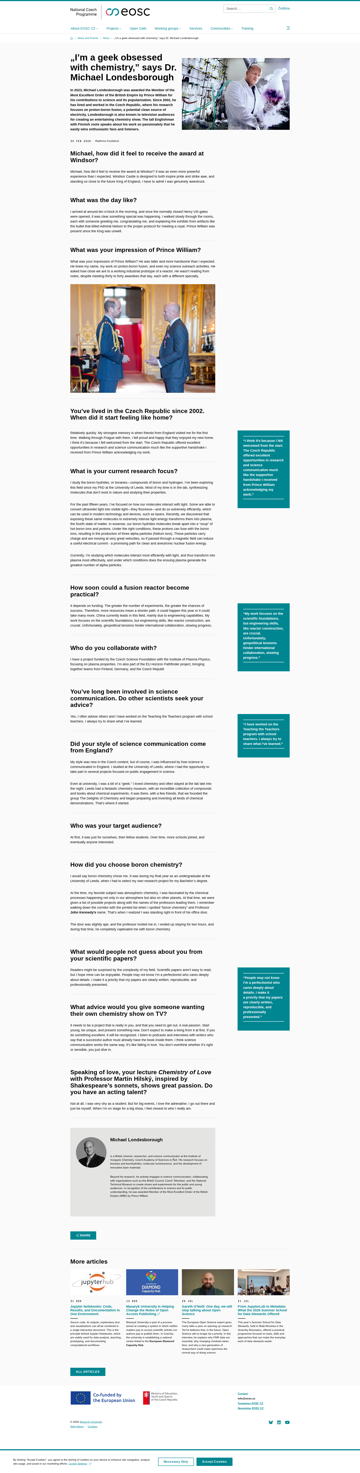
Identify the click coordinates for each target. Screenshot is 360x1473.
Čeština (284, 8)
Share (85, 1235)
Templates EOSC (248, 1403)
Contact (243, 1393)
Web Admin (77, 1426)
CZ (261, 1403)
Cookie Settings (78, 1463)
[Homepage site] (110, 11)
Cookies (92, 1426)
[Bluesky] (271, 1422)
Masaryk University (91, 1421)
